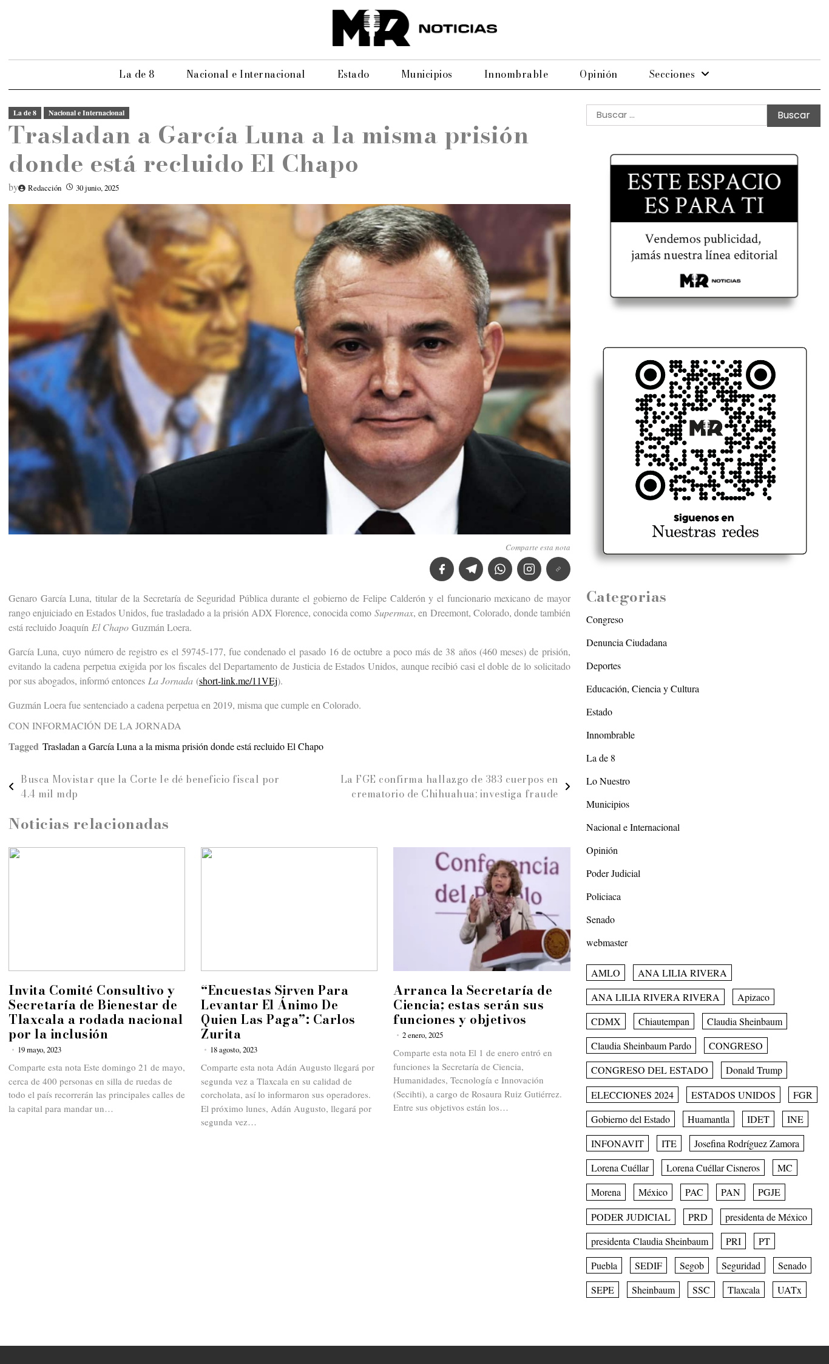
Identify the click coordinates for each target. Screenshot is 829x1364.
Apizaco (753, 997)
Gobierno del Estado (630, 1119)
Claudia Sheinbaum (744, 1021)
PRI (733, 1241)
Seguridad (741, 1265)
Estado (353, 74)
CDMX (606, 1021)
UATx (789, 1289)
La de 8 (137, 74)
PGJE (769, 1191)
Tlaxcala (744, 1289)
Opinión (599, 74)
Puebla (604, 1265)
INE (795, 1119)
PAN (730, 1191)
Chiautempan (663, 1021)
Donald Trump (754, 1069)
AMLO (605, 972)
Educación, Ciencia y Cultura (642, 688)
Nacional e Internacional (246, 74)
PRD (698, 1216)
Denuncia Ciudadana (626, 642)
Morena (606, 1191)
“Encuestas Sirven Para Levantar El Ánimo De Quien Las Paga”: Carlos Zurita (278, 1012)
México (653, 1191)
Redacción (44, 187)
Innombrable (516, 74)
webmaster (607, 942)
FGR (803, 1094)
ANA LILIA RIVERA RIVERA (655, 997)
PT (764, 1241)
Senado (600, 919)
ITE (669, 1143)
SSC (701, 1289)
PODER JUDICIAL (631, 1216)
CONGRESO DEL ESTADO (649, 1069)
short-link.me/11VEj (238, 680)
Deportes (603, 665)
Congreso (604, 619)
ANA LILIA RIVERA (682, 972)
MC (785, 1167)
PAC (694, 1191)
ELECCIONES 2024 (632, 1094)
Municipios (427, 74)
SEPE (602, 1289)
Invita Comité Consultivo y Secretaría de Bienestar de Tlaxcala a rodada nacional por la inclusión (95, 1012)
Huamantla (708, 1119)
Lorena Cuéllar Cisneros (713, 1167)
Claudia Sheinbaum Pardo (641, 1045)
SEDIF (648, 1265)
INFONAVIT (617, 1143)
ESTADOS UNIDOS (733, 1094)
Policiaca (603, 896)
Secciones (672, 74)
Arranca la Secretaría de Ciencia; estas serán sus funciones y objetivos (472, 1005)
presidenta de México (766, 1216)
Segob (692, 1265)
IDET (758, 1119)
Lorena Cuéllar (620, 1167)
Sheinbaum (653, 1289)
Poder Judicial (613, 873)
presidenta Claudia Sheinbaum (649, 1241)
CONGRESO (736, 1045)
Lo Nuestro (608, 780)
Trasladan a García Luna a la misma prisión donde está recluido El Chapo (182, 746)
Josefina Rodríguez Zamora (746, 1143)
